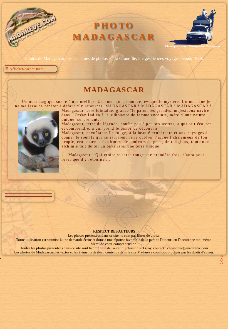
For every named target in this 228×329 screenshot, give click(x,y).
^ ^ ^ (221, 260)
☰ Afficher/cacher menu (24, 69)
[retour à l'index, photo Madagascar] (30, 47)
